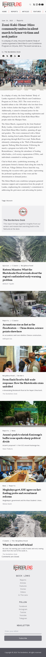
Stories (23, 589)
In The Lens (23, 595)
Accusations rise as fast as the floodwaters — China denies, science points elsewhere (23, 328)
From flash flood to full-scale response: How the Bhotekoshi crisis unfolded (23, 383)
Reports (14, 11)
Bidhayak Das (7, 339)
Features (37, 11)
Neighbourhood (27, 266)
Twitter (23, 612)
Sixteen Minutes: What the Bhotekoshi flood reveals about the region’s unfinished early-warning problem (22, 275)
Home (4, 11)
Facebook (23, 606)
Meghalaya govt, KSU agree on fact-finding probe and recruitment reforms (22, 493)
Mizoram (9, 201)
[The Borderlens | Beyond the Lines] (12, 5)
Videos (23, 592)
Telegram (23, 618)
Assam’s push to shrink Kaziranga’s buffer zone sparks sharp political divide (22, 438)
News (14, 431)
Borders (20, 376)
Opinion (6, 266)
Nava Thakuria (8, 449)
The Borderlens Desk (12, 52)
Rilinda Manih (7, 504)
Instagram (23, 609)
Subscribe (23, 638)
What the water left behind (17, 545)
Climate (15, 266)
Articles (25, 11)
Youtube (23, 615)
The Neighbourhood (20, 541)
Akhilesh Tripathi (8, 284)
